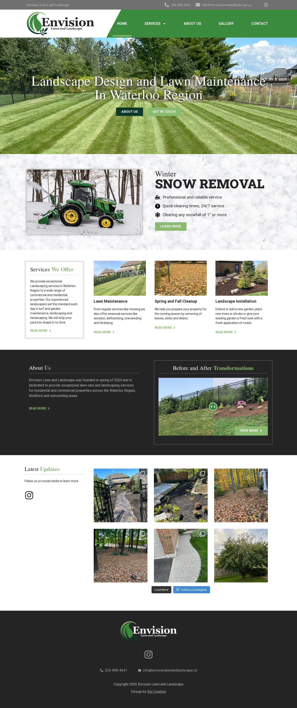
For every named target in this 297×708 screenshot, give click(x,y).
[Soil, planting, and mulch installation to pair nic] (181, 495)
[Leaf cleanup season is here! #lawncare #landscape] (120, 555)
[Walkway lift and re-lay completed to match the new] (181, 555)
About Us (192, 24)
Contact (259, 24)
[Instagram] (29, 495)
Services (152, 24)
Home (122, 24)
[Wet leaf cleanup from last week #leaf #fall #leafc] (241, 495)
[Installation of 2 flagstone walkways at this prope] (120, 495)
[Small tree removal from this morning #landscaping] (241, 555)
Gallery (226, 24)
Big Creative (156, 692)
